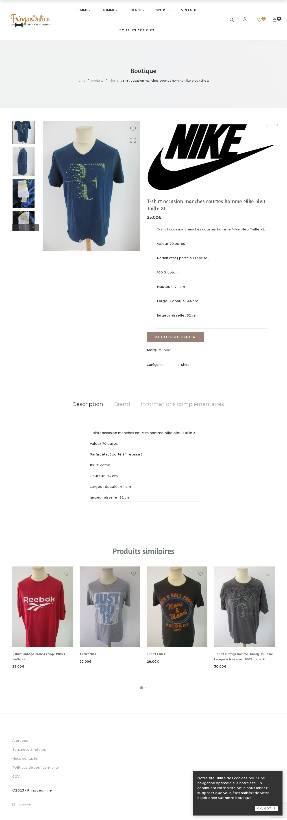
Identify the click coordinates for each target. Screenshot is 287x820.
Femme (82, 10)
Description (87, 404)
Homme (108, 10)
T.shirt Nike (88, 654)
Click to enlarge (133, 140)
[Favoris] (260, 20)
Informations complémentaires (182, 404)
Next (32, 227)
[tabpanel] (42, 617)
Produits (97, 80)
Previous (19, 227)
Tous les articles (136, 30)
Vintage (189, 10)
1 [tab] (141, 687)
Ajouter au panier (175, 337)
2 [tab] (145, 687)
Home (81, 80)
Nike (112, 80)
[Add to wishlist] (133, 129)
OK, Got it (266, 808)
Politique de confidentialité (35, 768)
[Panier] (274, 20)
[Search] (232, 20)
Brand (122, 404)
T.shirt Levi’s (156, 654)
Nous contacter (25, 759)
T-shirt (183, 365)
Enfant (135, 10)
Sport (162, 10)
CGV (16, 776)
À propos (20, 741)
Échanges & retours (29, 750)
